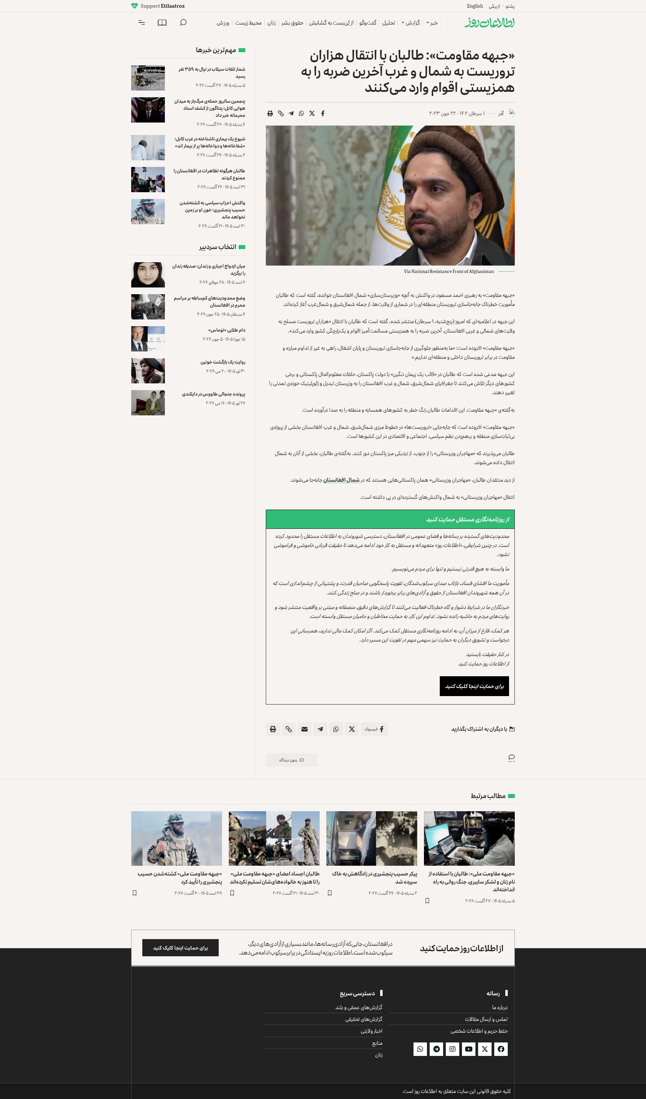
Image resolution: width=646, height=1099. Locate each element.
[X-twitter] (485, 1049)
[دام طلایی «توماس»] (148, 338)
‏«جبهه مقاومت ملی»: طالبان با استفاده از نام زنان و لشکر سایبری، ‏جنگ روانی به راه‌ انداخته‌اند (472, 881)
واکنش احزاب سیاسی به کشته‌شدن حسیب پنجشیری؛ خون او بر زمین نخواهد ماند (212, 209)
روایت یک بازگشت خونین (223, 361)
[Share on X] (312, 113)
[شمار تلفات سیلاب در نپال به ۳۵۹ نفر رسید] (148, 78)
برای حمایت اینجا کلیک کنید (474, 686)
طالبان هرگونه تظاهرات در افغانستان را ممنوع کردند (209, 174)
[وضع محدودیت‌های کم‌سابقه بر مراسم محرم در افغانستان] (148, 306)
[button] (183, 22)
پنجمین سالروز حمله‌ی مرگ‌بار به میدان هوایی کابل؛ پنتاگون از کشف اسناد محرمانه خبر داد (209, 107)
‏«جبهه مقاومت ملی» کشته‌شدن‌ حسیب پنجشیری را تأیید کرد (180, 877)
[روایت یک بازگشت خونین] (148, 370)
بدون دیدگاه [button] (288, 760)
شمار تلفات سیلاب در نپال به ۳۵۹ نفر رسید (212, 72)
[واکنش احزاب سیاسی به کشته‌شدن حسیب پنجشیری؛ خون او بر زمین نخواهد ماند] (148, 211)
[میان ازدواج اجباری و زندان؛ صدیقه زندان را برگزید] (148, 274)
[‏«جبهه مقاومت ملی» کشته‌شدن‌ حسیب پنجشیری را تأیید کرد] (176, 838)
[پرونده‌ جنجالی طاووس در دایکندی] (148, 402)
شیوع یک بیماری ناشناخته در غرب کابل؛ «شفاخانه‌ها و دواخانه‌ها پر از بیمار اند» (210, 142)
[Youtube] (468, 1049)
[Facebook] (501, 1049)
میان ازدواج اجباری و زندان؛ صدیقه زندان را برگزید (208, 269)
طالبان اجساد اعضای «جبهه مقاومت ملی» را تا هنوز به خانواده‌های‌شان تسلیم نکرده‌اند (275, 877)
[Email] (304, 729)
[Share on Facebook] (322, 113)
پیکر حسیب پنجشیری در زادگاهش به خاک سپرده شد (374, 877)
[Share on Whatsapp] (302, 113)
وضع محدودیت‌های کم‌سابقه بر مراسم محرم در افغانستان (209, 301)
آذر (501, 113)
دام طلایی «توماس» (226, 329)
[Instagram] (452, 1049)
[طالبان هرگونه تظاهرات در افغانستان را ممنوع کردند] (148, 179)
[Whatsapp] (420, 1049)
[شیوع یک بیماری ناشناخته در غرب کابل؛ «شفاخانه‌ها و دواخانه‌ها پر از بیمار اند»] (148, 147)
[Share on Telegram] (291, 113)
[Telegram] (436, 1049)
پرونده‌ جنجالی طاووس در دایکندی (213, 393)
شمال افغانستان (341, 480)
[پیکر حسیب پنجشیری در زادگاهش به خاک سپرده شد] (371, 838)
